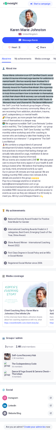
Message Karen (30, 40)
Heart (16, 48)
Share (43, 47)
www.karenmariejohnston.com (19, 187)
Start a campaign (42, 4)
